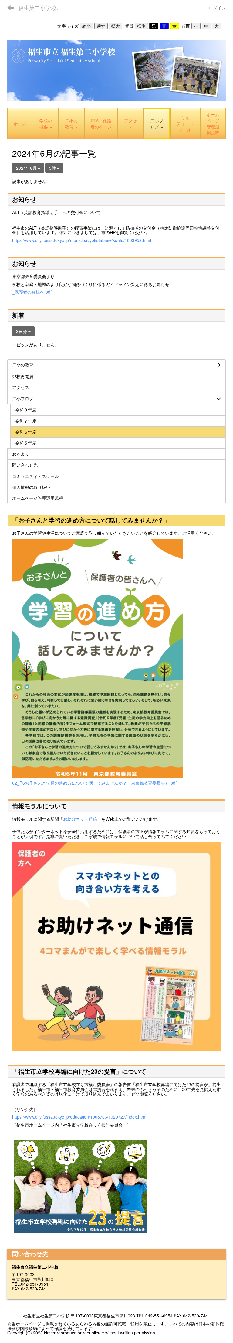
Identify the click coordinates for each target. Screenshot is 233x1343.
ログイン (217, 8)
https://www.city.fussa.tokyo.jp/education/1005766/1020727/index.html (79, 1117)
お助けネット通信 (80, 819)
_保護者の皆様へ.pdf (32, 292)
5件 (53, 168)
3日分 (22, 331)
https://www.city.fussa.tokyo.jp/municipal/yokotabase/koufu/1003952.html (81, 240)
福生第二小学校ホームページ (43, 8)
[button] (157, 123)
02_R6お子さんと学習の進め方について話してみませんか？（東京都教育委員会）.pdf (94, 783)
